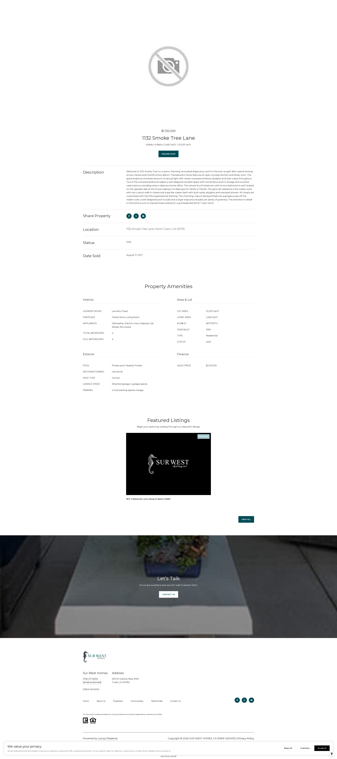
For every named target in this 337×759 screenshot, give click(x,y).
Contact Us (175, 701)
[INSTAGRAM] (244, 700)
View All (246, 519)
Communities (137, 701)
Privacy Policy (246, 738)
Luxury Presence (108, 738)
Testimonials (156, 701)
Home (86, 701)
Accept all (322, 748)
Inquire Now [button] (168, 154)
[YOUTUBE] (251, 700)
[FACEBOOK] (237, 700)
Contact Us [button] (168, 594)
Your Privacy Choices (168, 756)
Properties (118, 701)
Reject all (288, 748)
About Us (101, 701)
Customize (304, 748)
